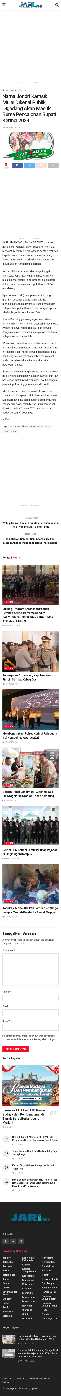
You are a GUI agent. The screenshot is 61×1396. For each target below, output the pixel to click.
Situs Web (7, 1021)
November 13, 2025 (12, 626)
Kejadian (7, 1316)
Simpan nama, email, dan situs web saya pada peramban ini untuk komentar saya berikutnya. (30, 1037)
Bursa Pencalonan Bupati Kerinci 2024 (30, 426)
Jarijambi (7, 1311)
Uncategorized (50, 1318)
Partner (5, 1382)
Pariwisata (48, 1257)
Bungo (5, 1279)
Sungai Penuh (49, 1287)
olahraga (27, 1310)
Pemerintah (48, 1262)
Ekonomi (7, 1298)
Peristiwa (47, 1270)
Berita (5, 1270)
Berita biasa (8, 1274)
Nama (6, 991)
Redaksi (20, 1378)
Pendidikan (48, 1266)
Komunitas (28, 1280)
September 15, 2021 (11, 127)
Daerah (13, 90)
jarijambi (13, 1388)
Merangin (27, 1293)
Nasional (27, 1305)
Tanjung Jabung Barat (49, 1297)
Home (5, 90)
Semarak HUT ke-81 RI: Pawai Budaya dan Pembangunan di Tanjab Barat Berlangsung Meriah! (23, 1116)
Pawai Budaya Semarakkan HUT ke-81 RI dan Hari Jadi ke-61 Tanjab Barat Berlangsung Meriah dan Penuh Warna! (35, 1182)
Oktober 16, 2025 (11, 742)
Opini (25, 1314)
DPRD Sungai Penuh (9, 1293)
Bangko (6, 1257)
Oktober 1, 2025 (11, 800)
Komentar (8, 950)
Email (6, 1006)
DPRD (5, 1287)
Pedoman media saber (40, 1378)
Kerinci (23, 90)
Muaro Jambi (29, 1297)
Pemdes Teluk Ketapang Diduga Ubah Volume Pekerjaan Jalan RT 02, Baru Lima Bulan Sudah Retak (38, 1353)
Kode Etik (6, 1378)
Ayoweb (34, 1388)
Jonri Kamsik (11, 431)
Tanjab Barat (49, 1292)
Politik (45, 1274)
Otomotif (27, 1318)
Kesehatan (28, 1275)
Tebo (44, 1310)
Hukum (6, 1303)
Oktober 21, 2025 (11, 684)
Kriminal (26, 1288)
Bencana (7, 1266)
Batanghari (8, 1262)
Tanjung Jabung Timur (49, 1304)
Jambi (5, 1307)
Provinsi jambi (50, 1279)
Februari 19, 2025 (11, 859)
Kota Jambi (28, 1284)
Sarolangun (48, 1283)
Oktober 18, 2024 (11, 917)
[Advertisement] (30, 44)
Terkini (46, 1314)
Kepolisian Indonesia (28, 1259)
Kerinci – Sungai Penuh (29, 1270)
